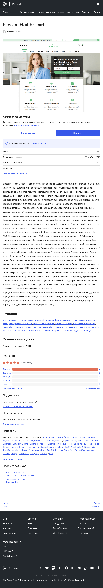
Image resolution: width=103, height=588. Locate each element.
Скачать (78, 133)
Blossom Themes (14, 32)
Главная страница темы (14, 174)
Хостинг (7, 528)
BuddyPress (10, 556)
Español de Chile (91, 440)
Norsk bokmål (77, 447)
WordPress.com (12, 541)
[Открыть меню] (98, 4)
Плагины (32, 528)
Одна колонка (34, 327)
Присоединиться (86, 518)
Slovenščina (80, 450)
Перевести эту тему (12, 459)
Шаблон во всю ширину (84, 323)
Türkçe (14, 453)
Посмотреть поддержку (25, 125)
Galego (22, 447)
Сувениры (84, 533)
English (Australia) (88, 437)
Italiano (60, 447)
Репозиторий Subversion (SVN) (20, 476)
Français (14, 447)
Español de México (38, 444)
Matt (6, 546)
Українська (24, 453)
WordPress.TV (61, 533)
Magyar (36, 447)
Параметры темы (26, 330)
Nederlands (16, 450)
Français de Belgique (78, 444)
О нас (6, 518)
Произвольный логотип (66, 320)
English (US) (57, 440)
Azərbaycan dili (56, 437)
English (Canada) (10, 440)
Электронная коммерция (20, 323)
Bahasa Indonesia (48, 447)
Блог (5, 320)
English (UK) (24, 440)
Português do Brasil (37, 450)
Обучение (58, 518)
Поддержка (59, 523)
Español (25, 444)
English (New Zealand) (41, 440)
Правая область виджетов (54, 327)
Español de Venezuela (58, 444)
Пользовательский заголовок (40, 320)
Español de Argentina (72, 440)
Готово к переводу (69, 330)
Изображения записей (43, 323)
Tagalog (6, 453)
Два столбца (85, 330)
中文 (51, 453)
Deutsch (75, 437)
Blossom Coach (39, 143)
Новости (7, 523)
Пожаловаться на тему (13, 424)
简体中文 (43, 453)
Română (50, 450)
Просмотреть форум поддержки (18, 406)
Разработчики (60, 528)
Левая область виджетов (15, 327)
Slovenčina (69, 450)
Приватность (9, 533)
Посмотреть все (92, 389)
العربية (45, 437)
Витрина (32, 518)
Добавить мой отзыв (12, 389)
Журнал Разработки (15, 472)
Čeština (67, 437)
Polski (24, 450)
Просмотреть (27, 133)
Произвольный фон (17, 320)
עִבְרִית (29, 447)
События (82, 523)
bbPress (8, 551)
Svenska (90, 450)
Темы (5, 12)
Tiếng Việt (34, 453)
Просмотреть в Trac (15, 479)
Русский (59, 450)
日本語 (67, 447)
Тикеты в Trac (12, 482)
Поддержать (86, 528)
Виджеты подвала (63, 323)
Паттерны (33, 533)
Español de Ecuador (12, 444)
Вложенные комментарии (47, 330)
